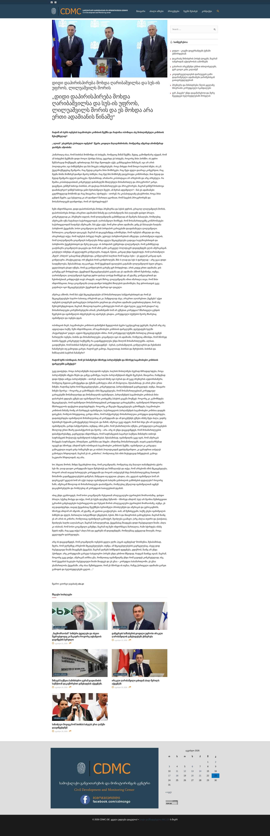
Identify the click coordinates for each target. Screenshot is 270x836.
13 (192, 771)
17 (169, 775)
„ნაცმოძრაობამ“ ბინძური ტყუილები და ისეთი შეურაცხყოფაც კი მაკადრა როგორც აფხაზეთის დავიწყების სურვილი (76, 636)
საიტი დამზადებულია (150, 819)
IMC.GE (166, 819)
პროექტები (173, 11)
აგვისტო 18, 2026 (61, 731)
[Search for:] (194, 29)
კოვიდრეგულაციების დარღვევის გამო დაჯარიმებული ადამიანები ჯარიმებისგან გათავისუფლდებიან (193, 77)
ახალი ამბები (156, 11)
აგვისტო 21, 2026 (61, 643)
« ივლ (169, 792)
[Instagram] (55, 2)
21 (200, 775)
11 (177, 771)
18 (177, 775)
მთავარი (140, 11)
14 (200, 771)
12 (185, 771)
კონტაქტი (207, 11)
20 (192, 775)
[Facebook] (52, 2)
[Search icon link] (218, 11)
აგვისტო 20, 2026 (61, 687)
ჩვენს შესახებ (191, 11)
